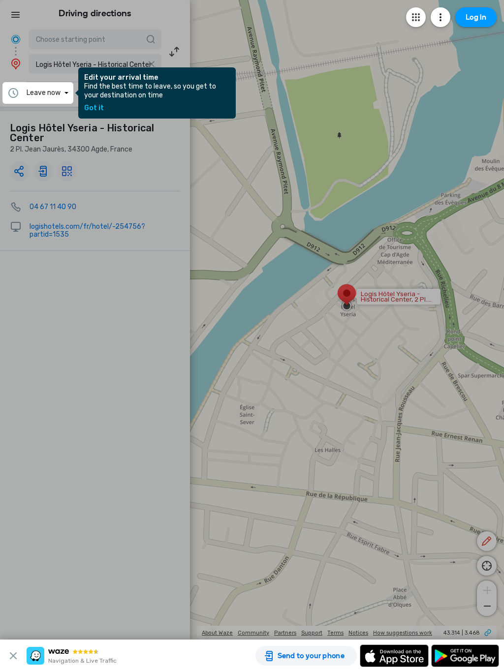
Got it (94, 108)
